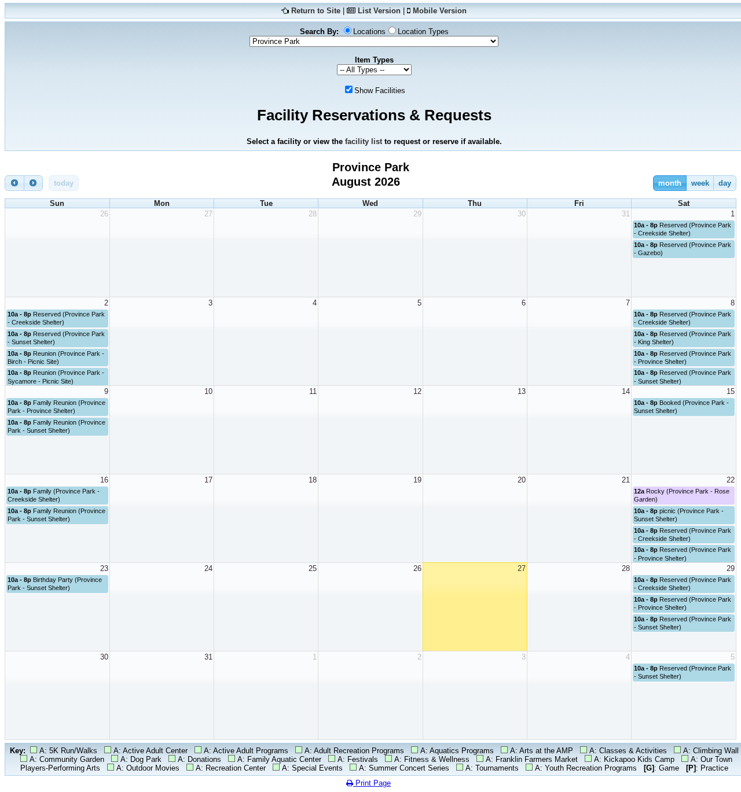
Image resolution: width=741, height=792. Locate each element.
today (64, 183)
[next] (33, 183)
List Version (379, 10)
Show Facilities (379, 90)
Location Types (423, 31)
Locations (369, 31)
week (700, 183)
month (669, 183)
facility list (363, 141)
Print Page (372, 783)
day (724, 183)
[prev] (14, 183)
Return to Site (315, 10)
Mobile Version (440, 10)
